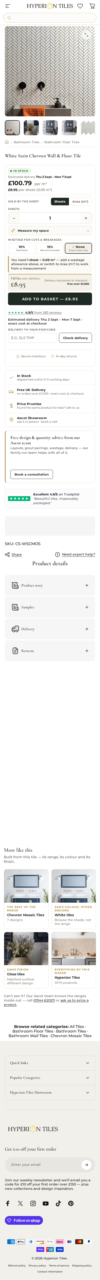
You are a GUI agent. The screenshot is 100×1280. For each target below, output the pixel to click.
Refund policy (17, 1265)
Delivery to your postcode (32, 329)
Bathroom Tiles (26, 142)
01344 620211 (44, 1000)
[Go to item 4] (69, 127)
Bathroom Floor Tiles (61, 142)
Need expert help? (78, 554)
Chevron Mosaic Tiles (71, 1036)
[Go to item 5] (88, 127)
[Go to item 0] (12, 127)
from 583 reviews (35, 312)
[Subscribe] (86, 1165)
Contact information (50, 1271)
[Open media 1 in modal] (86, 35)
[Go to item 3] (50, 127)
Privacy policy (37, 1265)
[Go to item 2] (31, 127)
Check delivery (75, 338)
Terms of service (59, 1265)
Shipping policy (82, 1265)
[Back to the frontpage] (7, 142)
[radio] (21, 248)
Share (17, 554)
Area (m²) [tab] (80, 201)
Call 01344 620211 (28, 463)
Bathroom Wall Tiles (28, 1036)
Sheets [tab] (60, 201)
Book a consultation (32, 474)
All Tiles (77, 1026)
